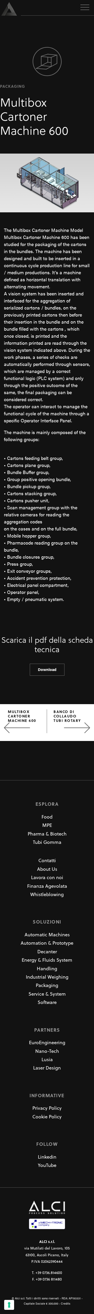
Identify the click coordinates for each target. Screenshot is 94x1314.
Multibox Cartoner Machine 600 (22, 716)
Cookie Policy (47, 1116)
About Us (47, 869)
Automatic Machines (47, 934)
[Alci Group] (10, 9)
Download (47, 669)
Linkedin (47, 1157)
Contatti (47, 860)
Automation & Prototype (47, 943)
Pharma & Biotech (47, 834)
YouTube (47, 1165)
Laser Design (47, 1068)
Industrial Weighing (47, 977)
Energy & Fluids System (47, 960)
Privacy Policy (47, 1108)
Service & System (47, 994)
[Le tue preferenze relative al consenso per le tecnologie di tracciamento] (9, 1305)
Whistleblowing (47, 894)
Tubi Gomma (47, 842)
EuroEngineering (47, 1042)
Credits (65, 1303)
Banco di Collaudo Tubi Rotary (67, 716)
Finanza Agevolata (47, 886)
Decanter (47, 951)
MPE (47, 825)
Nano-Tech (47, 1051)
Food (47, 817)
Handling (47, 968)
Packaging (47, 985)
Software (47, 1002)
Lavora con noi (47, 877)
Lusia (47, 1059)
